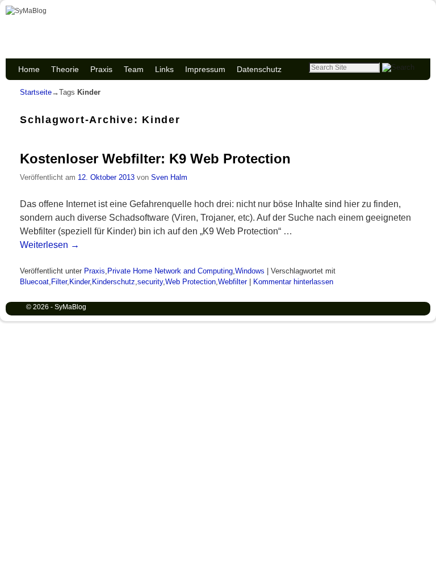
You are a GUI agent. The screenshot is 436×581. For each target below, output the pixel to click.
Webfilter (232, 281)
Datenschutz (259, 69)
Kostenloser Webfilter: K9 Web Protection (155, 158)
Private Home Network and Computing (170, 271)
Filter (59, 281)
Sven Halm (169, 177)
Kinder (79, 281)
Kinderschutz (113, 281)
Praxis (101, 69)
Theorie (65, 69)
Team (134, 69)
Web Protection (190, 281)
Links (164, 69)
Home (29, 69)
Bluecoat (34, 281)
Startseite (36, 92)
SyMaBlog (63, 23)
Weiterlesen (49, 245)
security (150, 281)
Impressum (205, 69)
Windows (250, 271)
